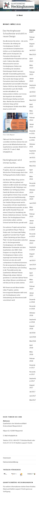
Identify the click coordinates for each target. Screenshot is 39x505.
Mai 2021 (32, 166)
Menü (21, 15)
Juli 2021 (32, 157)
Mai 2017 (32, 400)
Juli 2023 (32, 50)
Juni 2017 (32, 396)
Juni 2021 (32, 162)
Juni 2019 (32, 265)
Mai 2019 (32, 269)
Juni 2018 (32, 337)
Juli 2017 (32, 392)
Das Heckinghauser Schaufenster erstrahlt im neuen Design (15, 34)
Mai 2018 (32, 341)
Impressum (7, 458)
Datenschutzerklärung (10, 462)
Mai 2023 (32, 54)
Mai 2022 (32, 100)
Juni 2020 (32, 203)
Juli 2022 (32, 92)
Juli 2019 (32, 260)
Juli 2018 (32, 333)
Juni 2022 (32, 96)
